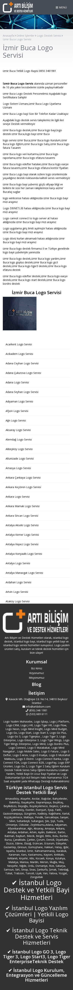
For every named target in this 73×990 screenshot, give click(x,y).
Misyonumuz (36, 677)
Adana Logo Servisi (17, 382)
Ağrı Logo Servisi (16, 420)
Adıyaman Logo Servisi (19, 401)
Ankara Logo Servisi (18, 496)
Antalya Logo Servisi (18, 563)
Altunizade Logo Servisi (20, 458)
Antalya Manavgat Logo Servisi (24, 573)
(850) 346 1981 (38, 710)
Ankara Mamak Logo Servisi (22, 506)
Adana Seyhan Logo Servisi (22, 392)
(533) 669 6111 (38, 714)
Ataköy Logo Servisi (18, 601)
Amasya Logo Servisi (18, 468)
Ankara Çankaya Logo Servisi (23, 477)
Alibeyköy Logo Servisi (19, 449)
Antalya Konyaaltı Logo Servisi (24, 553)
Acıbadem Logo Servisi (19, 354)
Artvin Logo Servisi (17, 592)
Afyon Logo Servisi (17, 411)
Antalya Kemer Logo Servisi (22, 534)
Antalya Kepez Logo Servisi (22, 544)
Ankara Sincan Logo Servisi (22, 515)
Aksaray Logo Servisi (18, 430)
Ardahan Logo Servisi (18, 582)
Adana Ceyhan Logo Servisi (22, 363)
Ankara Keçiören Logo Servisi (23, 487)
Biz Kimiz (36, 668)
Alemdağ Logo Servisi (19, 439)
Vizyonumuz (36, 673)
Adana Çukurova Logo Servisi (23, 373)
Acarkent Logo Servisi (19, 344)
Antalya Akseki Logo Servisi (22, 525)
